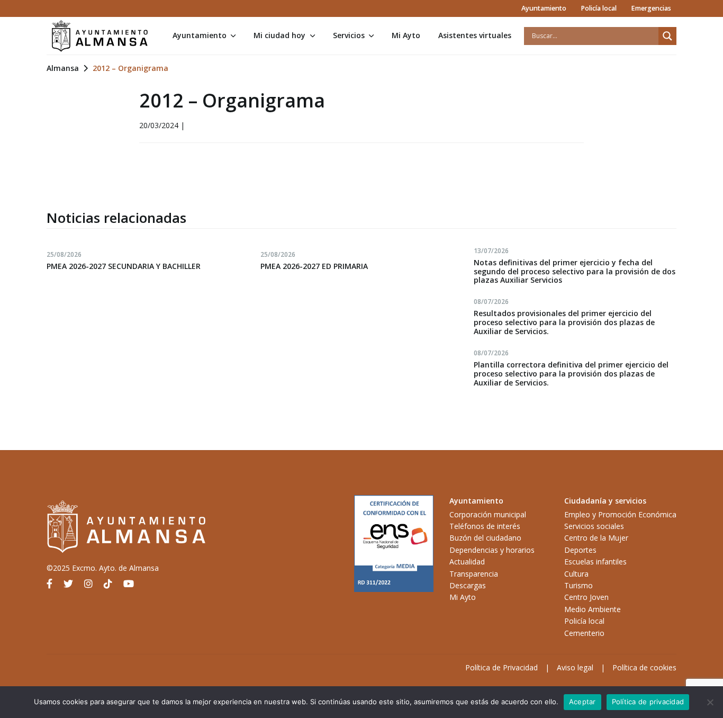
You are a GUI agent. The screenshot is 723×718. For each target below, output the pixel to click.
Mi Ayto (406, 35)
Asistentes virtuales (474, 35)
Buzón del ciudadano (485, 538)
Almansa (63, 68)
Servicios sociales (594, 526)
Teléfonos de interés (484, 526)
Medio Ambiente (592, 609)
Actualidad (467, 562)
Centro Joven (586, 597)
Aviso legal (575, 667)
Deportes (580, 550)
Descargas (467, 585)
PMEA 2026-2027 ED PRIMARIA (314, 266)
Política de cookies (644, 667)
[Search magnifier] (667, 36)
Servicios (349, 35)
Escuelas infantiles (595, 562)
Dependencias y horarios (492, 550)
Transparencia (473, 574)
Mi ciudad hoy (279, 35)
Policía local (599, 8)
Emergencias (651, 8)
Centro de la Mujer (596, 538)
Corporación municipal (487, 514)
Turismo (578, 585)
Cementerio (584, 633)
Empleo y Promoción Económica (620, 514)
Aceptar (582, 701)
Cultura (576, 574)
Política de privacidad (648, 701)
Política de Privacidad (501, 667)
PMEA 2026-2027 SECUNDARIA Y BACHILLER (124, 266)
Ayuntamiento (543, 8)
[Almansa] (99, 36)
